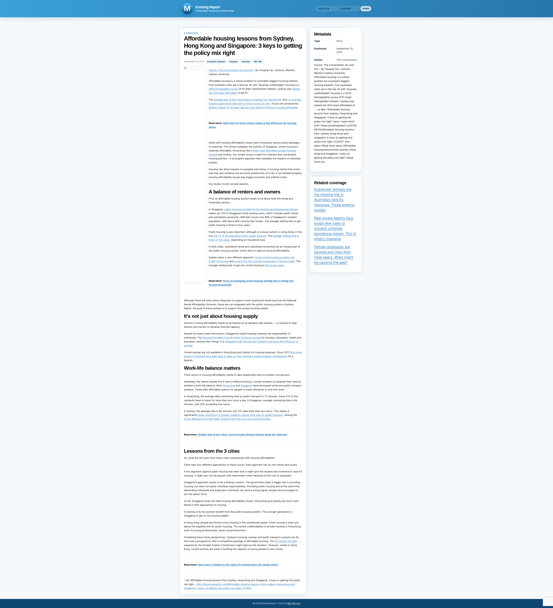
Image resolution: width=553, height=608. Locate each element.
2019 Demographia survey (223, 88)
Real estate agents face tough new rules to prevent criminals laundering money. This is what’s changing (335, 228)
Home (365, 8)
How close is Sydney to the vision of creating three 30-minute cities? (238, 564)
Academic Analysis (216, 61)
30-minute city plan (286, 541)
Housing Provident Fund (216, 337)
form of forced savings (248, 337)
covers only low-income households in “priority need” (264, 261)
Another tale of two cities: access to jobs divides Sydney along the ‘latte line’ (243, 434)
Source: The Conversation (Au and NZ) (231, 70)
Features (246, 61)
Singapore (246, 385)
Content (345, 8)
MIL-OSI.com (293, 603)
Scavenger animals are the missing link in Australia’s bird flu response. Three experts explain (334, 199)
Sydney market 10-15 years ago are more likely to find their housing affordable (253, 107)
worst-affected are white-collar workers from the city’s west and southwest (227, 418)
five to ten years (274, 265)
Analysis (233, 61)
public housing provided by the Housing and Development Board (261, 209)
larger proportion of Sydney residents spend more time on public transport (240, 415)
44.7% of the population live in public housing (240, 235)
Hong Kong (228, 385)
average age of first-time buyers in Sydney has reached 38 (247, 99)
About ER (323, 8)
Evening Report (207, 7)
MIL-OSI (258, 61)
